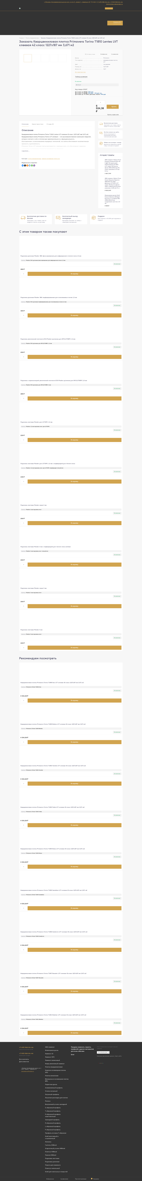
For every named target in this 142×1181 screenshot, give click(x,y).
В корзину (74, 274)
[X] (25, 165)
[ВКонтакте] (23, 165)
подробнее (25, 150)
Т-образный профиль (53, 1111)
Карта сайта (118, 1056)
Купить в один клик (113, 114)
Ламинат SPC (50, 1057)
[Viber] (34, 165)
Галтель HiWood (51, 1145)
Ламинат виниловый (52, 1060)
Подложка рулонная (52, 1161)
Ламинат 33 (49, 1053)
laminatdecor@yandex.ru (114, 4)
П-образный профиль (53, 1123)
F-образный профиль (53, 1129)
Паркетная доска (51, 1084)
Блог (72, 1054)
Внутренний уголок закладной (56, 1104)
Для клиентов (24, 1061)
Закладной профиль (52, 1119)
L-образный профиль (53, 1126)
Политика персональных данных (105, 1056)
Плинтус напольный (52, 1168)
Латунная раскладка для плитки (56, 1097)
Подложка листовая (52, 1158)
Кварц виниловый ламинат (55, 1063)
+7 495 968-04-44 (103, 2)
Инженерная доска (51, 1050)
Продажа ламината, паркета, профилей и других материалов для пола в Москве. (82, 1049)
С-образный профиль (53, 1107)
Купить (114, 106)
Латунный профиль (52, 1094)
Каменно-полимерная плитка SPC (51, 158)
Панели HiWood (50, 1155)
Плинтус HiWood (51, 1151)
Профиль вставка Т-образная (55, 1133)
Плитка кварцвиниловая (32, 38)
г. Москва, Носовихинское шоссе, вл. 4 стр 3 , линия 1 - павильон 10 (67, 2)
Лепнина (48, 1142)
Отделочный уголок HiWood (55, 1148)
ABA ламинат (50, 1047)
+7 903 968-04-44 (116, 2)
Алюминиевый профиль (54, 1088)
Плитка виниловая (51, 1075)
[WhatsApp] (32, 165)
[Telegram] (30, 165)
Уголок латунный (51, 1091)
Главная (21, 38)
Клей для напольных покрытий (56, 1171)
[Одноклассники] (27, 165)
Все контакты (24, 1059)
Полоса (47, 1101)
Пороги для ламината (52, 1165)
